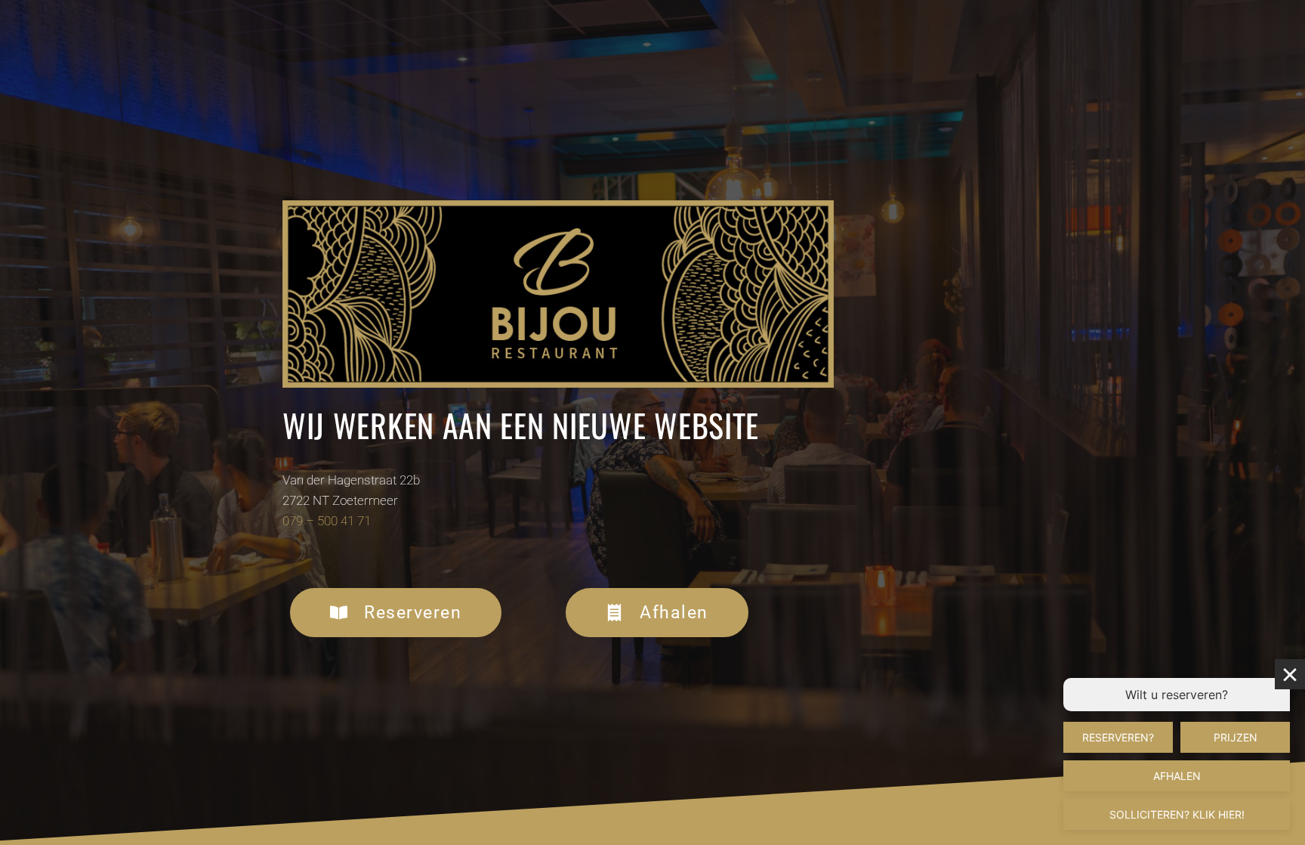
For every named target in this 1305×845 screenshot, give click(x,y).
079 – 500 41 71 (326, 520)
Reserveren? (1118, 737)
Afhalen (1177, 775)
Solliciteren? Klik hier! (1177, 814)
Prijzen (1235, 737)
